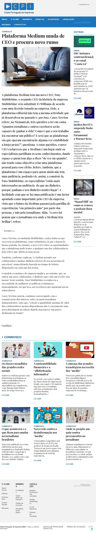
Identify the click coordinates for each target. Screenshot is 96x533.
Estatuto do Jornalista (33, 514)
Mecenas (6, 25)
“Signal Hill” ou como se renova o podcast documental (83, 207)
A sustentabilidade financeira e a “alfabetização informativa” (45, 369)
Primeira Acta (5, 498)
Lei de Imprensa (33, 508)
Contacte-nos (84, 4)
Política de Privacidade (53, 527)
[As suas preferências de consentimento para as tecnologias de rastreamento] (92, 529)
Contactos (20, 25)
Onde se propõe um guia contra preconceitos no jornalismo (78, 434)
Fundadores (20, 491)
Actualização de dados (19, 510)
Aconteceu (53, 19)
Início (4, 19)
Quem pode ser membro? (19, 497)
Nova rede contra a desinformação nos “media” (45, 432)
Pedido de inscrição (19, 504)
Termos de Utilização (76, 527)
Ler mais (77, 98)
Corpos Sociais (4, 503)
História (4, 493)
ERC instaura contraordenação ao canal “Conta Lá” (83, 59)
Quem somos (4, 489)
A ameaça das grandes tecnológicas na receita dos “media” (80, 367)
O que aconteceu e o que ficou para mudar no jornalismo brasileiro (15, 434)
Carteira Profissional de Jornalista (34, 493)
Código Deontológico (33, 501)
